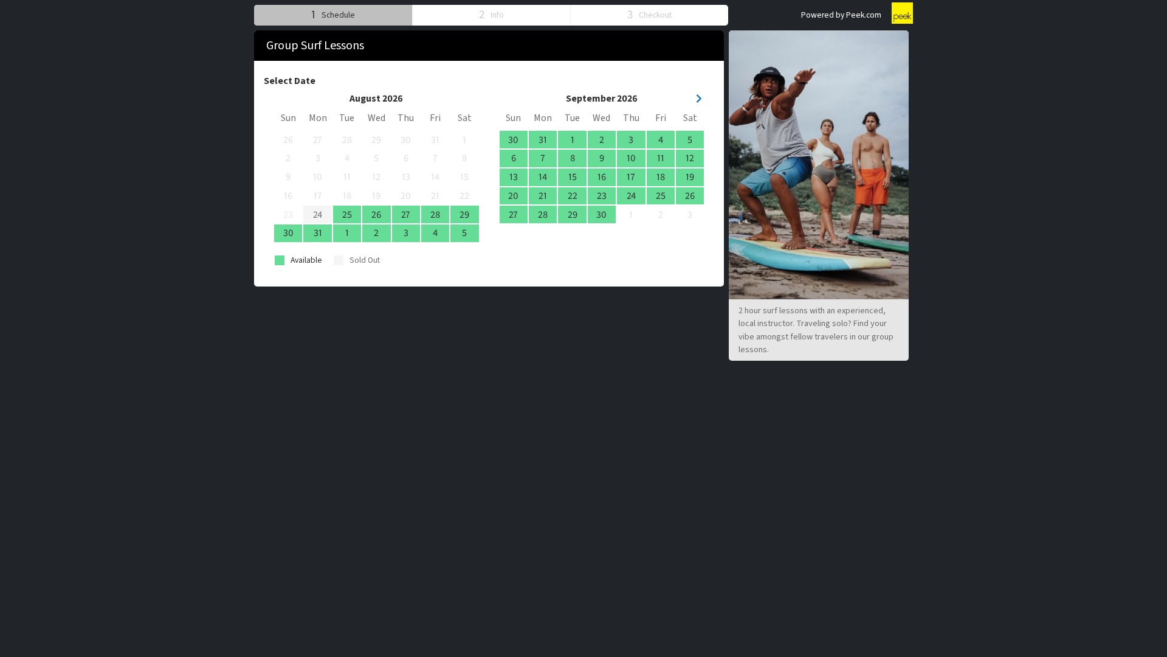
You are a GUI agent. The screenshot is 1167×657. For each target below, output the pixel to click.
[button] (333, 15)
